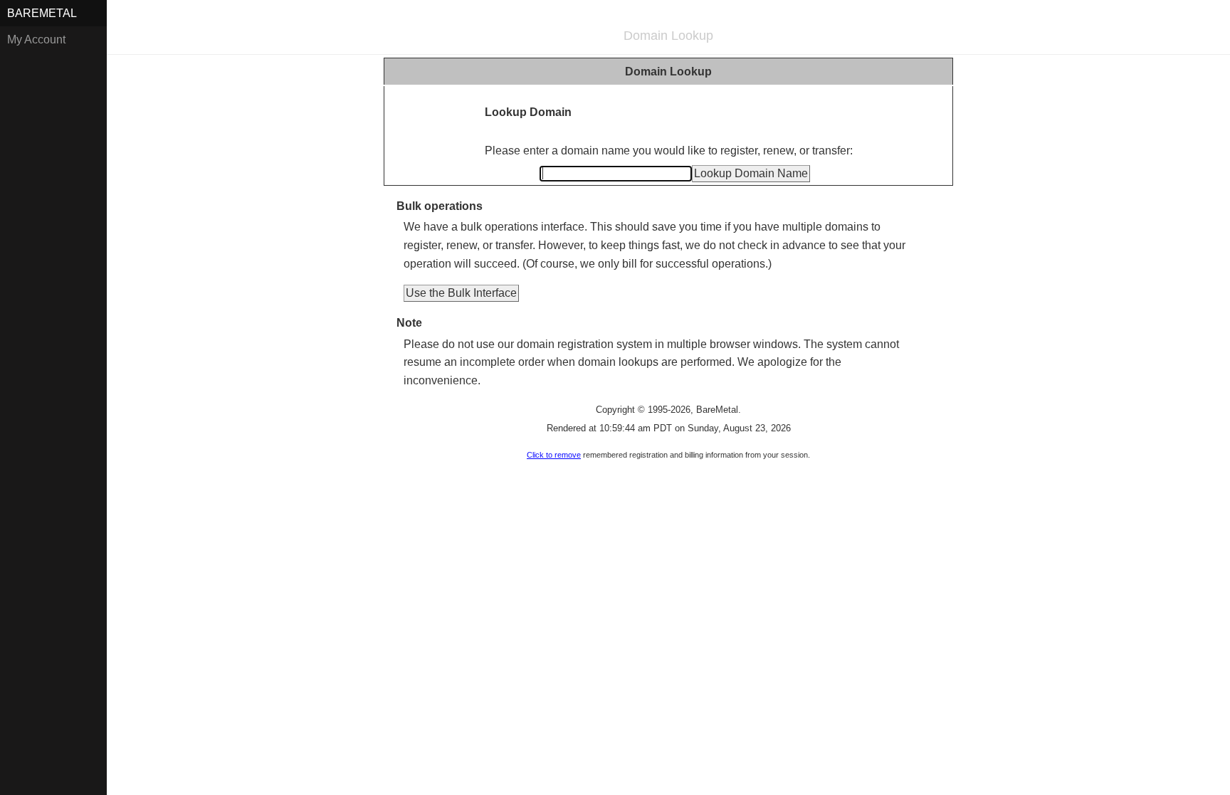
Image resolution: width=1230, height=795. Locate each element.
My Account (36, 39)
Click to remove (554, 455)
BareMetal (42, 13)
